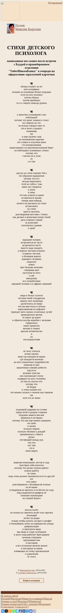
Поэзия (5, 598)
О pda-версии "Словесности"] (15, 607)
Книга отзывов (31, 580)
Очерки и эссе (9, 601)
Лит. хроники (30, 604)
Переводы (35, 601)
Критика (23, 601)
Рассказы (16, 598)
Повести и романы (32, 598)
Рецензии (45, 604)
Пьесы (47, 598)
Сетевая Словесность (27, 573)
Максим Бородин (27, 570)
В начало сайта (9, 596)
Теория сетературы (11, 604)
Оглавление (55, 3)
